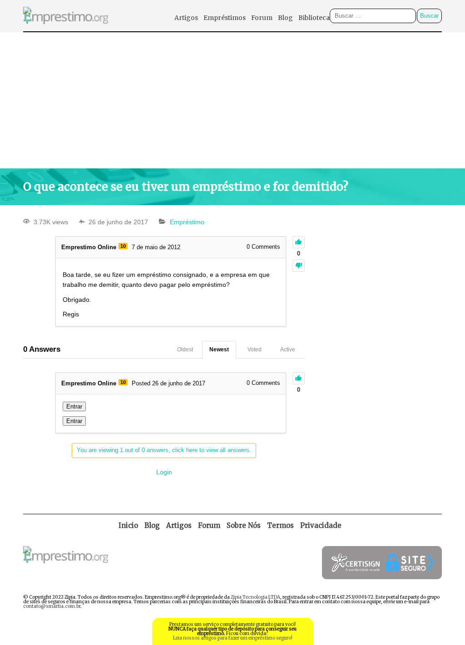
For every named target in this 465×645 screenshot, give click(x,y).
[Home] (66, 29)
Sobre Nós (244, 525)
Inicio (128, 525)
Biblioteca (314, 18)
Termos (280, 525)
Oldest (185, 349)
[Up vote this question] (298, 242)
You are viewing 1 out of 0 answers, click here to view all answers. (164, 450)
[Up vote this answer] (298, 378)
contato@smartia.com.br (51, 606)
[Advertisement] (232, 100)
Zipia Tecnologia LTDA (255, 597)
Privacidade (320, 525)
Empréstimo (187, 222)
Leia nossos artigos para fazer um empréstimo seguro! (232, 638)
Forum (261, 18)
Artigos (186, 18)
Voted (254, 349)
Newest (219, 349)
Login (164, 472)
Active (287, 349)
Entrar (74, 406)
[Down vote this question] (298, 266)
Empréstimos (224, 18)
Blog (285, 18)
